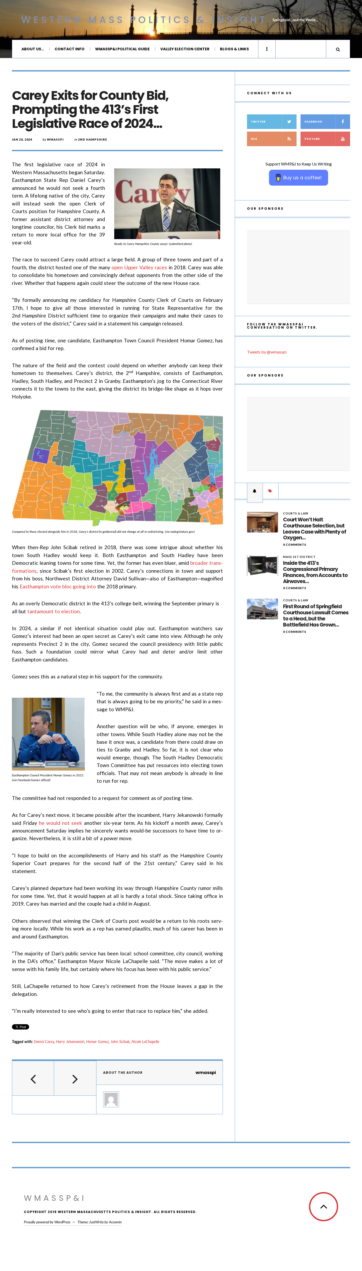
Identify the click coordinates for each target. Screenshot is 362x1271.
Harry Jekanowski (70, 1041)
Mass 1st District (299, 556)
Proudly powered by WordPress (47, 1222)
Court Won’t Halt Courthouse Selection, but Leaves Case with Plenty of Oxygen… (314, 529)
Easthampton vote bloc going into (58, 586)
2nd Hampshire (92, 139)
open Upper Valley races (139, 267)
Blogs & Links (234, 49)
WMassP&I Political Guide (122, 49)
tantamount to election (53, 611)
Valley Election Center (184, 49)
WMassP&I (55, 1198)
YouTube (312, 139)
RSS (254, 139)
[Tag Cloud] (271, 491)
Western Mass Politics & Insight (144, 19)
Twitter (258, 122)
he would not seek (60, 823)
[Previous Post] (33, 1078)
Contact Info (70, 49)
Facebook (313, 122)
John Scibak (120, 1041)
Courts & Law (295, 513)
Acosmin (115, 1222)
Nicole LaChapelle (145, 1041)
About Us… (32, 49)
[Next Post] (75, 1078)
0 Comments (294, 544)
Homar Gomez (97, 1041)
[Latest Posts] (255, 491)
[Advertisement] (298, 267)
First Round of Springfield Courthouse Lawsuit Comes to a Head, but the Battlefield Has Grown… (315, 616)
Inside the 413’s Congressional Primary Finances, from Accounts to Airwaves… (315, 572)
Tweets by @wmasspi (266, 351)
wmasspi (55, 139)
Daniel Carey (44, 1041)
